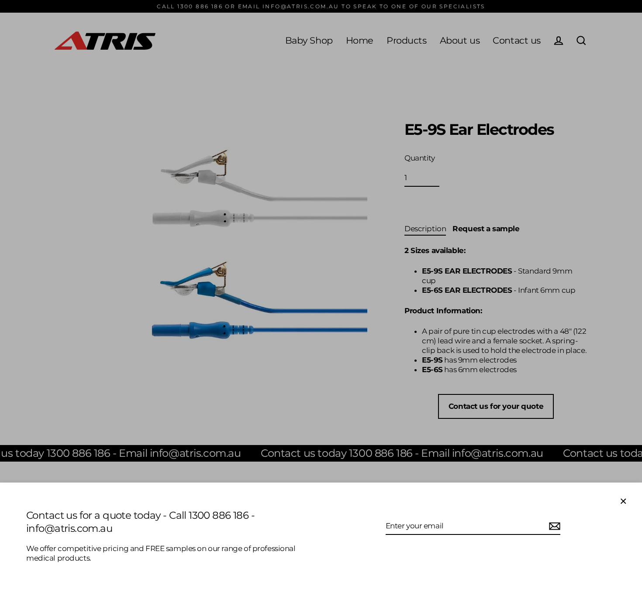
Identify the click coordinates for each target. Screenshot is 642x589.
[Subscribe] (553, 526)
